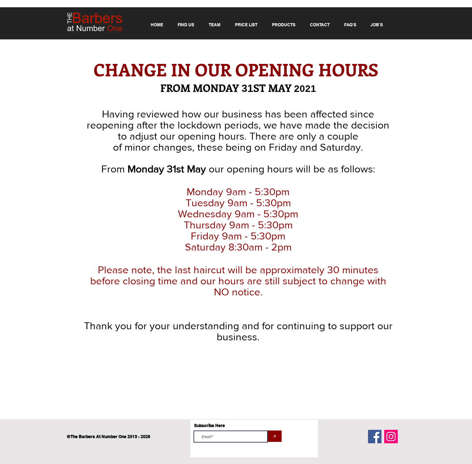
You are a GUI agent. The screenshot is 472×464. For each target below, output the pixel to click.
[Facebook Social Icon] (374, 436)
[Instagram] (391, 436)
